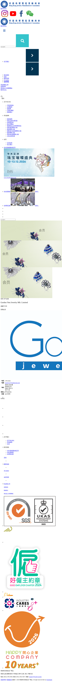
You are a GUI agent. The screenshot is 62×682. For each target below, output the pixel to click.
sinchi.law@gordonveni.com (12, 383)
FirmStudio (49, 679)
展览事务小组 (11, 129)
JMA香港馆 (10, 452)
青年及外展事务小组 (13, 134)
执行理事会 (10, 124)
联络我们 (9, 112)
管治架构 (9, 442)
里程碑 (9, 108)
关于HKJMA (10, 440)
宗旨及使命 (10, 105)
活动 (5, 76)
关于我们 (6, 61)
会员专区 (6, 81)
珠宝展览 (6, 75)
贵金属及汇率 (4, 84)
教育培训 (6, 78)
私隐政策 (9, 679)
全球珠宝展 (10, 454)
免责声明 (3, 679)
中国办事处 (10, 110)
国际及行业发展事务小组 (14, 131)
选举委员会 (10, 122)
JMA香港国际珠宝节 (13, 450)
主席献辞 (9, 107)
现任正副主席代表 (12, 120)
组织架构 (9, 119)
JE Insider (6, 80)
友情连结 (3, 86)
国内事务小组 (11, 132)
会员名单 (9, 142)
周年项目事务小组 (12, 127)
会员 (8, 444)
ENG (5, 8)
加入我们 (9, 144)
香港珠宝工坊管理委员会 (14, 125)
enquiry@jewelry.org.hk (35, 676)
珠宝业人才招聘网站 (6, 88)
